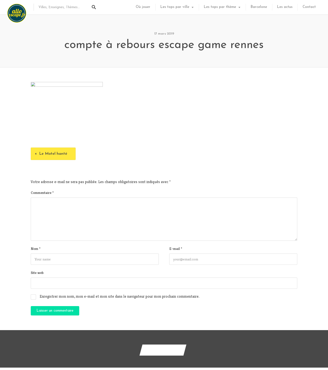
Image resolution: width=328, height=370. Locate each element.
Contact (309, 7)
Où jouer (143, 7)
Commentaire (42, 192)
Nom (35, 248)
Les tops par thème (220, 7)
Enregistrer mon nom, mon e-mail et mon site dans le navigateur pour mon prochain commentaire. (119, 296)
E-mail (175, 248)
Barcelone (259, 7)
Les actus (284, 7)
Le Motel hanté (53, 154)
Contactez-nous (163, 350)
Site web (37, 272)
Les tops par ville (174, 7)
